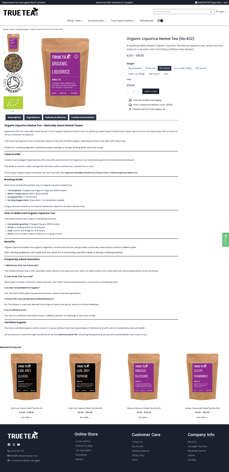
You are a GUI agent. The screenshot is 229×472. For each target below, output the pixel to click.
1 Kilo (166, 73)
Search (211, 11)
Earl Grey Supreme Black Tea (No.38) (85, 408)
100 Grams (164, 68)
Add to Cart (150, 91)
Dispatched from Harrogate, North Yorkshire (23, 2)
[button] (225, 11)
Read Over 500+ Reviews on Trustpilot (114, 2)
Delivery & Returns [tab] (55, 117)
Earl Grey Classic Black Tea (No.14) (26, 408)
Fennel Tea (101, 172)
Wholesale (146, 20)
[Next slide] (13, 111)
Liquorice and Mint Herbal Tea (80, 172)
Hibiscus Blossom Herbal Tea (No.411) (144, 408)
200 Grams (201, 68)
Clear (129, 79)
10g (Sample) (135, 68)
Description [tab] (14, 117)
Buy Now (25, 417)
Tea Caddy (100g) (182, 68)
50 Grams (150, 68)
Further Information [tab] (82, 117)
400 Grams (154, 73)
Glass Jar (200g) (136, 73)
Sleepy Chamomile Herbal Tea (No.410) (202, 408)
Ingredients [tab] (33, 117)
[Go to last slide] (13, 34)
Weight (130, 63)
